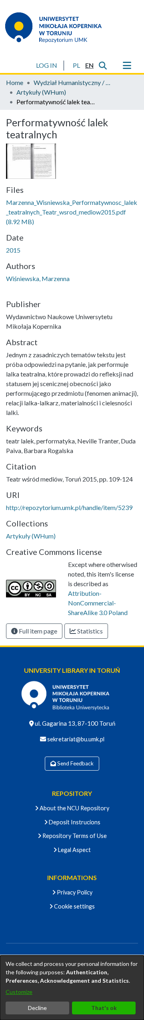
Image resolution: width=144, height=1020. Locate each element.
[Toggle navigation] (127, 65)
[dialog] (72, 987)
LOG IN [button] (47, 65)
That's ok (104, 1007)
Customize (19, 991)
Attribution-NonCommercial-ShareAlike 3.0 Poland (98, 602)
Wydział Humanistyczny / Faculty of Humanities (74, 82)
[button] (76, 65)
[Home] (58, 27)
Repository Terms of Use (74, 835)
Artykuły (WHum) (41, 92)
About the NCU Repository (73, 808)
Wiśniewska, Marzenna (38, 278)
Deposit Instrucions (74, 822)
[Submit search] (103, 65)
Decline (37, 1007)
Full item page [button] (37, 631)
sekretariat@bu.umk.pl (75, 739)
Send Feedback (75, 763)
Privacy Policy (74, 892)
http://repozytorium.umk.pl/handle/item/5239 (69, 507)
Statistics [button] (89, 631)
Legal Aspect (74, 849)
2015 (13, 250)
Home (14, 82)
